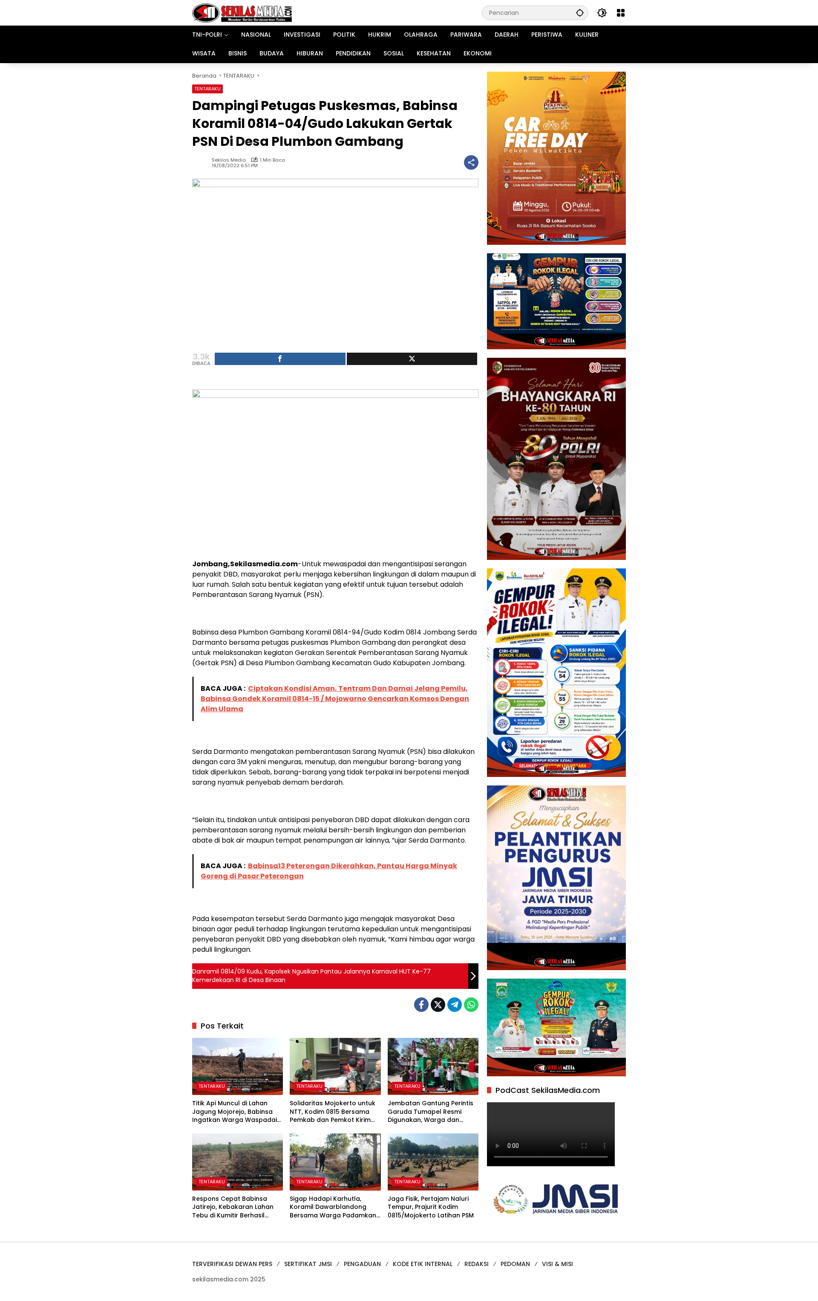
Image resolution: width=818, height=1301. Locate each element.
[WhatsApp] (471, 1004)
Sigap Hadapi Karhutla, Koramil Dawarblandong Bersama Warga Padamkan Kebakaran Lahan (333, 1207)
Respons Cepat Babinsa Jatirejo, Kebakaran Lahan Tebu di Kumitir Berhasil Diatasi (233, 1207)
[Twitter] (438, 1004)
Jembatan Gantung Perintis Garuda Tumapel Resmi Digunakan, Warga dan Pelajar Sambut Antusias (430, 1111)
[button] (579, 13)
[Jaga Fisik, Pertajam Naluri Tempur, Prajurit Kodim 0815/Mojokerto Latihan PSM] (433, 1162)
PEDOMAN (515, 1264)
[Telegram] (454, 1004)
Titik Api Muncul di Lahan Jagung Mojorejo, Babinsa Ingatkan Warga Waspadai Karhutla (234, 1111)
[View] (412, 359)
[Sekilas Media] (242, 12)
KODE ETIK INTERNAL (422, 1264)
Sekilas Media (229, 160)
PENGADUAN (362, 1264)
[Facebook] (421, 1004)
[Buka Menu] (621, 13)
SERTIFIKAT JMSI (308, 1264)
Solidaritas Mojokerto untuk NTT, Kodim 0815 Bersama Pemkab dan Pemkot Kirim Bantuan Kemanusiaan (332, 1111)
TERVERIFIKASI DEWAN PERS (232, 1264)
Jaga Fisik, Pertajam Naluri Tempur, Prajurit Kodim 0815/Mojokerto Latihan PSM (431, 1207)
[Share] (280, 359)
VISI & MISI (557, 1264)
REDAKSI (476, 1264)
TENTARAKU (207, 88)
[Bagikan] (471, 162)
